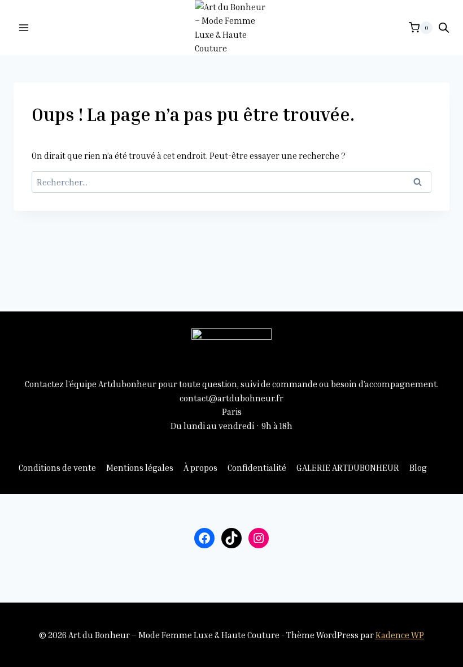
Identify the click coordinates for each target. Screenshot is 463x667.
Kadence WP (399, 635)
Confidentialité (257, 467)
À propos (200, 467)
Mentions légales (139, 467)
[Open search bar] (443, 27)
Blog (418, 467)
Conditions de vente (57, 467)
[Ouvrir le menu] (24, 27)
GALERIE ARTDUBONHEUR (347, 467)
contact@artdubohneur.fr (231, 398)
